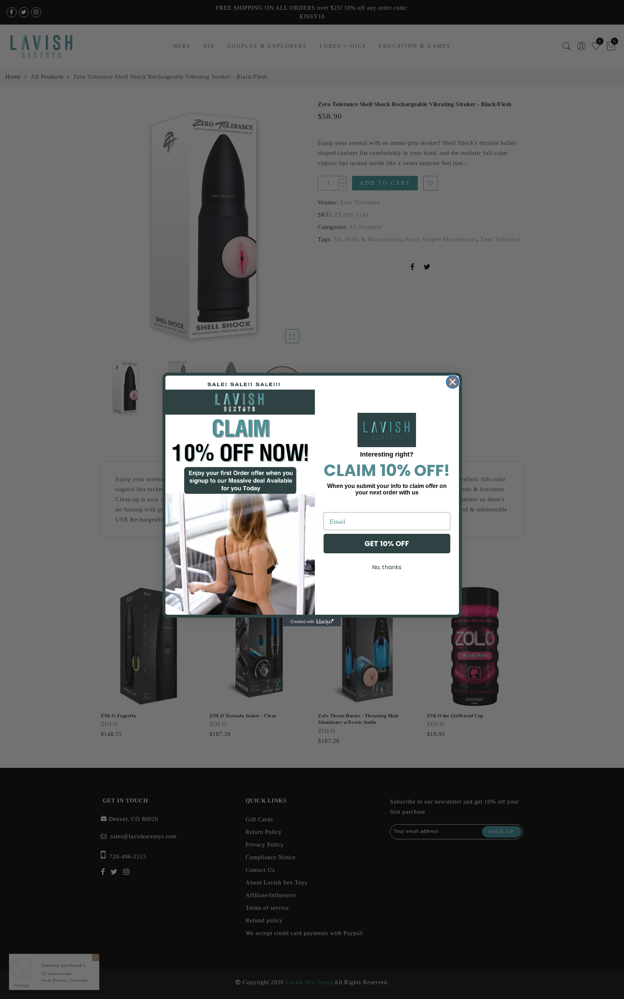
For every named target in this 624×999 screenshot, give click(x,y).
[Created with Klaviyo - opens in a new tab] (312, 622)
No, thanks (387, 567)
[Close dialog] (452, 382)
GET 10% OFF (386, 544)
